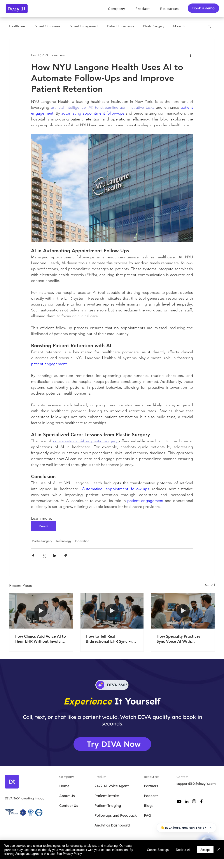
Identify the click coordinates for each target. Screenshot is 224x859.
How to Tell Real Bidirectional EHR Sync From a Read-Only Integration (112, 639)
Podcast (151, 796)
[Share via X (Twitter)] (44, 556)
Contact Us (68, 805)
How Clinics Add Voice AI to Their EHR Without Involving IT (40, 639)
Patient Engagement (83, 26)
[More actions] (190, 55)
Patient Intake (106, 796)
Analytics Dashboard (109, 825)
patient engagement (49, 363)
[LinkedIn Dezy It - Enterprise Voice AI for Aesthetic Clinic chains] (186, 801)
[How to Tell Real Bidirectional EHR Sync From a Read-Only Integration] (112, 611)
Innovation (82, 541)
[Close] (218, 850)
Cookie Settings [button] (158, 849)
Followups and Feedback (109, 815)
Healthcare (17, 26)
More (177, 26)
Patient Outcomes (47, 26)
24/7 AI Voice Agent (109, 786)
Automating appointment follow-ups (115, 488)
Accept (205, 849)
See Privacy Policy (69, 853)
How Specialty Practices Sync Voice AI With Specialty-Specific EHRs (178, 639)
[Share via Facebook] (33, 556)
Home (64, 786)
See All (210, 585)
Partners (151, 786)
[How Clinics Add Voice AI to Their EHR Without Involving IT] (41, 611)
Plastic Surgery (153, 26)
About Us (67, 796)
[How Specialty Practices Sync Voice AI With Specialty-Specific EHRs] (183, 611)
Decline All (183, 849)
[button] (116, 8)
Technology (63, 541)
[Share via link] (65, 556)
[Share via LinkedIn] (54, 556)
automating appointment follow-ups (92, 113)
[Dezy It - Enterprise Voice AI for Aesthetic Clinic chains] (179, 801)
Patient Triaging (107, 805)
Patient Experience (120, 26)
